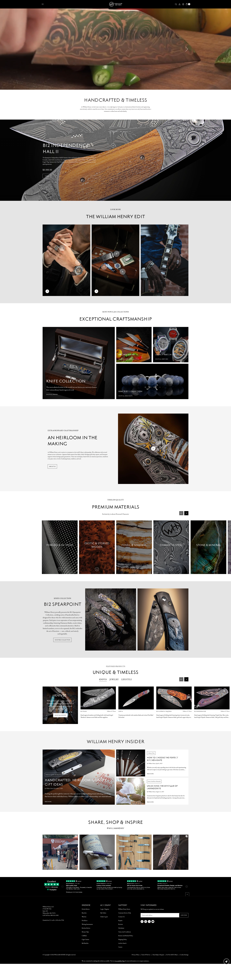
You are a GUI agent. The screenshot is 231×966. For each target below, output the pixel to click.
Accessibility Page (120, 961)
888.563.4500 (54, 915)
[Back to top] (187, 894)
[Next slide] (186, 49)
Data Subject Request (158, 955)
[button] (176, 4)
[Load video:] (153, 449)
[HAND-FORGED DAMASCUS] (113, 145)
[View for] (62, 248)
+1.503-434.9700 (59, 920)
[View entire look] (47, 291)
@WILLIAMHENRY (115, 828)
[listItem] (171, 955)
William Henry (60, 955)
